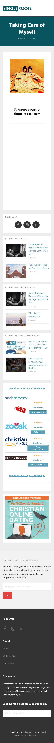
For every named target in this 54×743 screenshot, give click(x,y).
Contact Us (8, 663)
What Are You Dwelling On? (34, 315)
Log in (37, 735)
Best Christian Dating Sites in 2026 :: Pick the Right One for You (38, 345)
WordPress (29, 735)
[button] (49, 8)
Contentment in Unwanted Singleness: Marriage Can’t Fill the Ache (38, 249)
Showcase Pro (30, 732)
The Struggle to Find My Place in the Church (38, 266)
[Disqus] (27, 169)
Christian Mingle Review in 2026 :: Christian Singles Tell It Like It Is (38, 363)
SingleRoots (17, 8)
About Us (7, 649)
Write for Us (9, 656)
